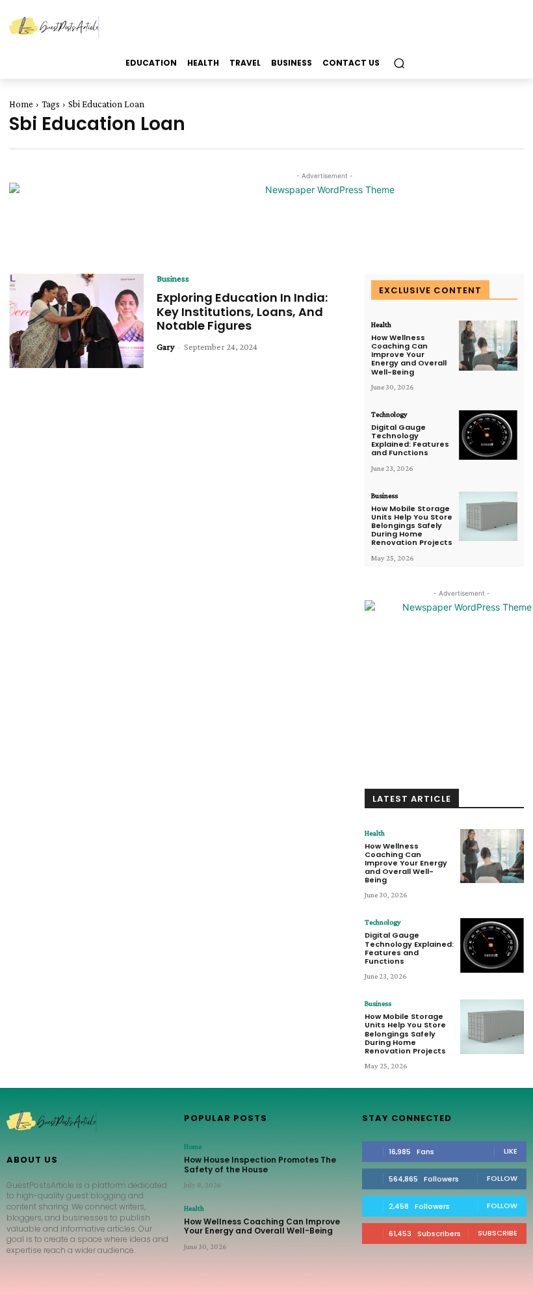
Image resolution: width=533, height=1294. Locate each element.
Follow (502, 1178)
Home (21, 104)
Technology (389, 414)
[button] (399, 63)
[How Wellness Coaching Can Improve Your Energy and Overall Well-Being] (488, 346)
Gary (165, 346)
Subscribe (497, 1233)
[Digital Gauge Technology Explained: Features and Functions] (488, 435)
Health (381, 324)
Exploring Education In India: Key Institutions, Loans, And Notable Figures (242, 311)
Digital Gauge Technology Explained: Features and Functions (410, 440)
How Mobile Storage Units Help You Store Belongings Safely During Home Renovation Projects (411, 525)
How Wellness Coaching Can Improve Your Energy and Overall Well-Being (409, 354)
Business (173, 278)
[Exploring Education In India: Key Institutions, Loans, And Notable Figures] (76, 321)
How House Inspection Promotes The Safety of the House (260, 1164)
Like (510, 1151)
